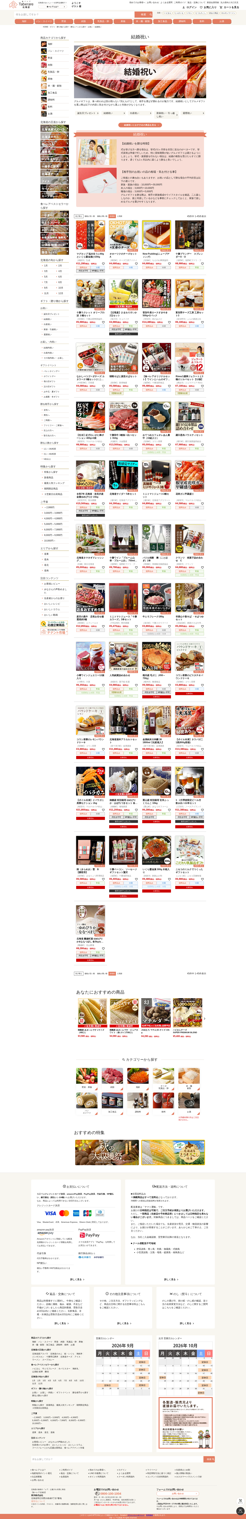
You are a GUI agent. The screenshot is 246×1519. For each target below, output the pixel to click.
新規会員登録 (213, 2)
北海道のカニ (56, 1354)
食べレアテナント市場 (74, 1448)
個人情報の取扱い (184, 1473)
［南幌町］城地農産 (118, 806)
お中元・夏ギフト (52, 391)
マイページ (152, 1470)
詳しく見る (76, 1279)
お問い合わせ (153, 2)
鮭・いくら (69, 1354)
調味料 (182, 21)
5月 (46, 276)
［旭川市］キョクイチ (119, 319)
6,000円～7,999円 (53, 529)
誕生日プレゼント (52, 314)
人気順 (119, 216)
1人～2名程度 (50, 449)
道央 (46, 559)
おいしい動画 (51, 615)
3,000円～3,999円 (53, 513)
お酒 (222, 21)
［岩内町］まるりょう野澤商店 (90, 876)
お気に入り (210, 7)
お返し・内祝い (47, 1392)
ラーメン (36, 1360)
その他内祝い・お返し (54, 358)
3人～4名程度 (50, 454)
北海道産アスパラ (40, 1354)
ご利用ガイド (180, 2)
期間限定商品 (51, 488)
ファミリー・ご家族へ (54, 425)
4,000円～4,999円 (53, 518)
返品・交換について (196, 2)
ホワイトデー (50, 376)
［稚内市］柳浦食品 (151, 682)
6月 (60, 276)
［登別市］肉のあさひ (152, 319)
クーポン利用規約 (126, 1477)
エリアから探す (49, 548)
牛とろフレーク (49, 1368)
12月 (60, 293)
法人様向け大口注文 (229, 2)
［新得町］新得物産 (118, 383)
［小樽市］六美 (83, 682)
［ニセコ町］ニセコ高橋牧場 (188, 876)
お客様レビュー (52, 584)
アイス (77, 1357)
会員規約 (65, 1477)
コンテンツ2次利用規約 (157, 1477)
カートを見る (231, 7)
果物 (123, 21)
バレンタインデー (52, 371)
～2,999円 (49, 507)
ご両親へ (48, 420)
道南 (46, 570)
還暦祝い (48, 334)
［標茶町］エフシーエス (87, 623)
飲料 (202, 21)
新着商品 (48, 477)
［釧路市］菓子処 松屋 (119, 682)
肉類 (83, 21)
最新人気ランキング (54, 483)
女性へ (47, 410)
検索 (143, 14)
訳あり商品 (213, 13)
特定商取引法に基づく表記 (159, 1473)
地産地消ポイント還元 (42, 1473)
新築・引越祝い (51, 329)
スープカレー (48, 1360)
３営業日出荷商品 (53, 494)
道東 (46, 554)
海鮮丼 (79, 1354)
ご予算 (44, 502)
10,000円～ (50, 540)
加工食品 (162, 21)
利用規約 (149, 1515)
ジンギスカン (38, 1357)
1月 (46, 265)
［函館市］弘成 (83, 260)
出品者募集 (37, 1477)
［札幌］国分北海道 (85, 564)
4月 (60, 271)
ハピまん (167, 13)
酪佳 (47, 1371)
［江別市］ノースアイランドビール (189, 806)
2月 (60, 265)
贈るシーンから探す (78, 27)
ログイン (191, 7)
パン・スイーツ (44, 21)
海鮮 (24, 21)
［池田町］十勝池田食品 (153, 383)
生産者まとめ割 (183, 1470)
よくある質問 (166, 2)
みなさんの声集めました (55, 591)
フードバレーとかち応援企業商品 (47, 1448)
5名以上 (47, 459)
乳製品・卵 (103, 21)
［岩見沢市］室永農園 (86, 500)
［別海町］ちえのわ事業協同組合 (156, 260)
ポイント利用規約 (97, 1477)
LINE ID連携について (99, 1473)
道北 (46, 565)
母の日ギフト (50, 381)
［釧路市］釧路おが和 (152, 876)
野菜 (64, 21)
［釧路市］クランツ (184, 564)
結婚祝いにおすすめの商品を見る (140, 125)
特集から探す (51, 472)
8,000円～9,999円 (53, 535)
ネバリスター (64, 1368)
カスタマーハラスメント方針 (189, 1477)
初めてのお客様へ (137, 2)
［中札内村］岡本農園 (119, 623)
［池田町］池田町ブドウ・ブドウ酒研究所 (189, 260)
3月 (46, 271)
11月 (46, 293)
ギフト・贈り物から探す (59, 27)
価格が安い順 (90, 216)
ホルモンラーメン (228, 13)
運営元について (38, 1501)
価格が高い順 (102, 216)
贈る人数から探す (40, 1395)
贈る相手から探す (80, 1392)
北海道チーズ (66, 1357)
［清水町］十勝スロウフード (155, 623)
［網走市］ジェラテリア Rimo (188, 383)
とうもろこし (201, 13)
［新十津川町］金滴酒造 (120, 746)
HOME (45, 27)
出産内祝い (49, 353)
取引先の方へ (50, 435)
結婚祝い (48, 319)
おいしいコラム (52, 609)
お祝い (90, 27)
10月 (60, 288)
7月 (46, 282)
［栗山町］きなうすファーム (155, 806)
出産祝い (48, 324)
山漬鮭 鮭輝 (37, 1371)
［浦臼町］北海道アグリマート (123, 500)
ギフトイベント (63, 1392)
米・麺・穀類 (143, 21)
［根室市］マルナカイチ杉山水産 (90, 441)
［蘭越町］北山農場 (85, 945)
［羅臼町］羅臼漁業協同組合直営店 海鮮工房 (189, 441)
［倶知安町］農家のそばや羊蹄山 (189, 623)
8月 (60, 282)
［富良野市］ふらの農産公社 (188, 319)
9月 (46, 288)
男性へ (47, 415)
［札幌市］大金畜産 (118, 441)
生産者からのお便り (54, 598)
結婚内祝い (49, 348)
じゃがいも (179, 13)
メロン (189, 13)
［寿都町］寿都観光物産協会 (155, 564)
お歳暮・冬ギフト (52, 397)
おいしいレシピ (52, 604)
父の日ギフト (50, 386)
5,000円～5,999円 (53, 524)
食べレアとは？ (53, 7)
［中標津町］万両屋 (85, 383)
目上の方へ (49, 430)
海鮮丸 (75, 1368)
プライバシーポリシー (135, 1515)
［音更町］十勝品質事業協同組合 (90, 319)
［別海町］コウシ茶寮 (152, 441)
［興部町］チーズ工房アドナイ (123, 260)
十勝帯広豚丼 (52, 1357)
